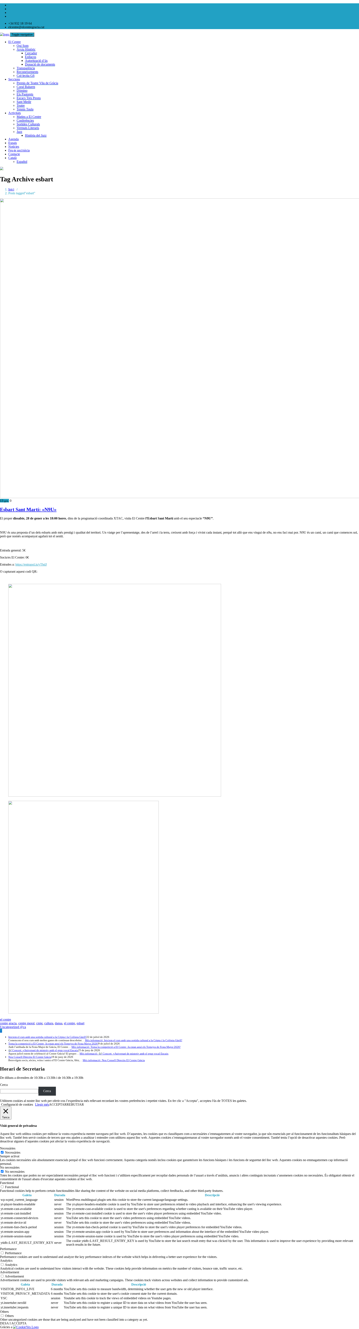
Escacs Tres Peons (29, 98)
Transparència (26, 68)
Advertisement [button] (9, 1272)
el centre (5, 1019)
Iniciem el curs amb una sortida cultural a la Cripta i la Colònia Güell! (47, 1037)
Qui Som (22, 45)
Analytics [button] (6, 1260)
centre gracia (8, 1023)
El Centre (14, 42)
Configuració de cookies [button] (17, 1104)
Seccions (14, 79)
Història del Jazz (36, 135)
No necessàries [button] (10, 1167)
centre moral (26, 1023)
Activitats (14, 113)
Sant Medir (24, 101)
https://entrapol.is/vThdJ (31, 564)
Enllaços (30, 57)
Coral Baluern (26, 87)
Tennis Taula (25, 109)
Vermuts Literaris (28, 128)
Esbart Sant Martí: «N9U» (28, 509)
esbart (80, 1023)
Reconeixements (27, 72)
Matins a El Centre (29, 116)
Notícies (13, 146)
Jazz (19, 131)
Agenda (13, 139)
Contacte (14, 154)
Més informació (133, 1040)
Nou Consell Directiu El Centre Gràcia (29, 1056)
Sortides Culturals (28, 124)
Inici (11, 189)
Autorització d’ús (36, 60)
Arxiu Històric (26, 49)
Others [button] (4, 1311)
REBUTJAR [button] (75, 1104)
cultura (48, 1023)
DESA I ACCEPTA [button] (13, 1323)
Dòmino (22, 90)
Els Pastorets (25, 94)
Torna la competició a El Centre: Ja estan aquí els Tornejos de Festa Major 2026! (53, 1043)
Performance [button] (8, 1249)
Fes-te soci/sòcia (19, 150)
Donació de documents (40, 64)
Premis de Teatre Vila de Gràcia (37, 83)
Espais (12, 143)
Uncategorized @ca (13, 1027)
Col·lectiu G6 (25, 75)
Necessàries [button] (7, 1148)
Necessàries (12, 1152)
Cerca (4, 1085)
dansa (58, 1023)
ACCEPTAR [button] (58, 1104)
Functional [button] (7, 1183)
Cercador (31, 53)
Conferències (25, 120)
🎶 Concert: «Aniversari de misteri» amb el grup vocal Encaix (43, 1050)
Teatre (21, 105)
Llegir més (42, 1104)
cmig (39, 1023)
